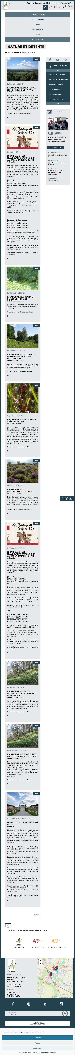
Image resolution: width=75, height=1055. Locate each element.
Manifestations (16, 52)
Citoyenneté (37, 29)
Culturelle (11, 162)
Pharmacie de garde (56, 99)
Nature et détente (14, 423)
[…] (8, 117)
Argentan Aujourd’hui (56, 84)
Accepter (37, 1038)
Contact (37, 34)
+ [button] (40, 960)
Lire (36, 59)
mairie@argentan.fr (64, 3)
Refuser (37, 1043)
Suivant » (37, 915)
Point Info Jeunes (55, 94)
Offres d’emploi (54, 89)
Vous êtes (36, 39)
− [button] (40, 963)
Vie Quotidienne (37, 20)
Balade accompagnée (15, 92)
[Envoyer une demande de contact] (56, 7)
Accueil (7, 52)
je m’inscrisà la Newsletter (37, 1023)
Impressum (53, 1052)
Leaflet (55, 997)
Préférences (37, 1048)
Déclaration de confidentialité (40, 1052)
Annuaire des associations (58, 80)
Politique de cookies (25, 1052)
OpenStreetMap (62, 997)
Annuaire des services (57, 75)
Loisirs (37, 24)
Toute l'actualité (55, 147)
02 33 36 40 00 (51, 3)
